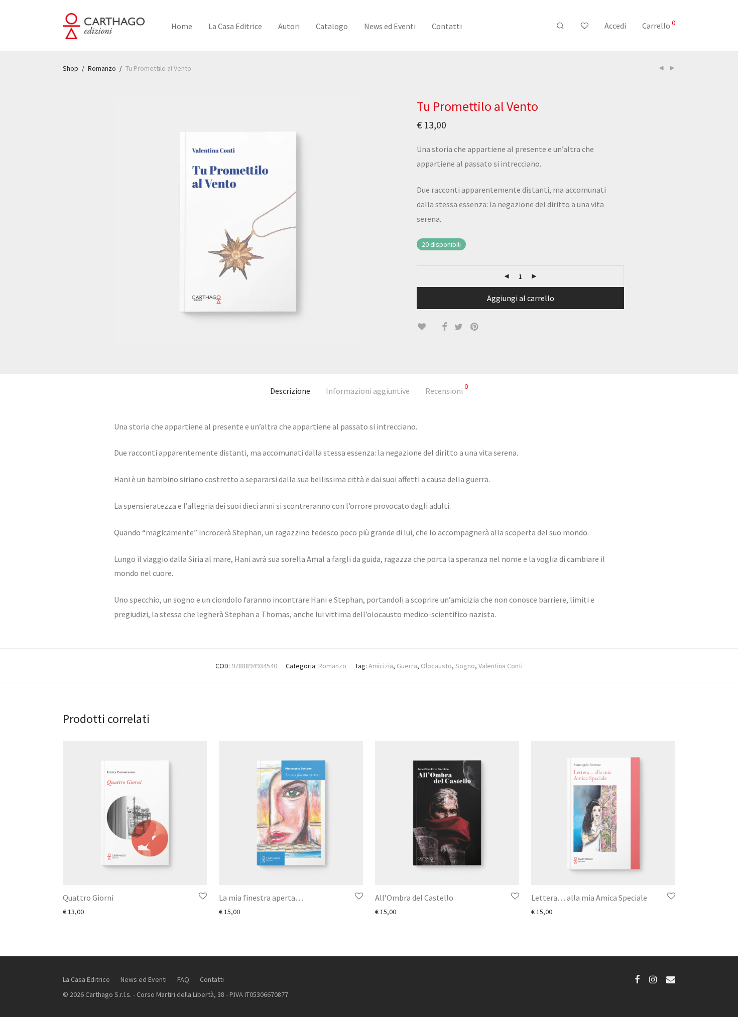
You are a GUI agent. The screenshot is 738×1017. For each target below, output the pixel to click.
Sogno (465, 665)
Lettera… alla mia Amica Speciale (589, 898)
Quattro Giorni (88, 898)
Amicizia (380, 665)
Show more (75, 911)
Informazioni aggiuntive (368, 391)
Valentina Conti (500, 665)
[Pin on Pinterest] (474, 327)
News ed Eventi (390, 26)
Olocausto (436, 665)
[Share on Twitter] (458, 327)
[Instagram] (653, 978)
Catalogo (332, 26)
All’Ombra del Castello (414, 898)
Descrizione (290, 391)
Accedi (615, 26)
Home (181, 26)
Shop (70, 68)
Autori (289, 26)
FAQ (183, 979)
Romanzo (102, 68)
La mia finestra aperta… (261, 898)
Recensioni (446, 389)
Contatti (447, 26)
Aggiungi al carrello (520, 298)
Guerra (407, 665)
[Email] (670, 978)
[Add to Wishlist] (425, 327)
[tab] (290, 391)
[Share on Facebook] (444, 327)
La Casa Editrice (235, 26)
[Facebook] (637, 978)
